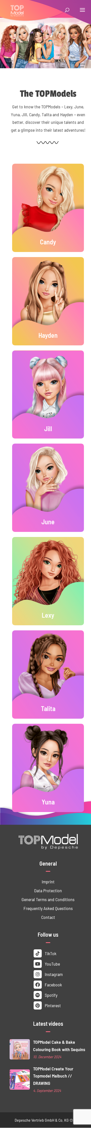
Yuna (48, 801)
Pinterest (52, 1005)
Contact (48, 917)
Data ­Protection (48, 890)
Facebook (53, 984)
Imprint (48, 881)
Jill (48, 428)
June (48, 521)
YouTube (52, 964)
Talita (48, 708)
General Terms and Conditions (48, 899)
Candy (48, 241)
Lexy (48, 615)
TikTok (50, 953)
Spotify (50, 995)
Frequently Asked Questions (48, 908)
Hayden (48, 335)
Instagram (53, 974)
